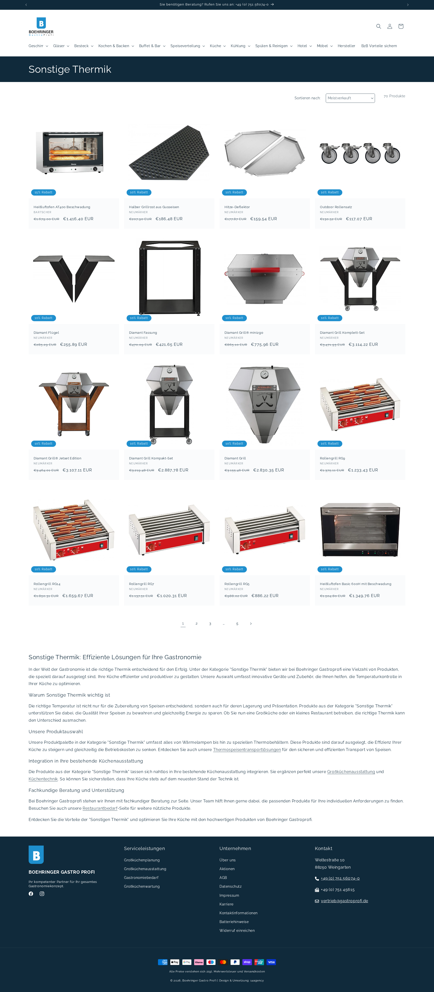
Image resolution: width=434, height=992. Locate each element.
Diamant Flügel (46, 333)
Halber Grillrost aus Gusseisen (154, 207)
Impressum (229, 895)
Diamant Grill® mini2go (244, 333)
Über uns (228, 860)
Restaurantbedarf (100, 808)
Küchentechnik (43, 779)
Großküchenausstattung (351, 771)
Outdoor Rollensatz (336, 207)
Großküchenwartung (142, 886)
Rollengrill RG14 (47, 584)
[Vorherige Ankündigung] (26, 5)
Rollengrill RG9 (332, 458)
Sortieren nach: (308, 98)
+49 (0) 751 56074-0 (340, 878)
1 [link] (183, 623)
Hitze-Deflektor (237, 207)
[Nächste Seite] (250, 623)
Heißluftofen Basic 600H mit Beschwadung (355, 584)
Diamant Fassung (143, 333)
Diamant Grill (235, 458)
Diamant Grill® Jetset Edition (57, 458)
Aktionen (227, 869)
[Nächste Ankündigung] (407, 5)
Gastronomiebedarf (141, 877)
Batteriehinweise (234, 922)
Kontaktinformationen (239, 913)
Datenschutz (231, 886)
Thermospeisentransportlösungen (247, 749)
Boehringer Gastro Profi (199, 980)
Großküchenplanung (142, 860)
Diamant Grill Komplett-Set (342, 333)
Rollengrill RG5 (237, 584)
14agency (257, 980)
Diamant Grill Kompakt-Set (151, 458)
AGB (223, 877)
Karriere (227, 904)
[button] (38, 46)
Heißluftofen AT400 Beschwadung (62, 207)
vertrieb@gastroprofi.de (344, 900)
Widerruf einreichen (237, 931)
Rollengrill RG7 (141, 584)
